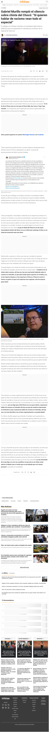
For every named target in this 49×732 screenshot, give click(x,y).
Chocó (19, 501)
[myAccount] (47, 2)
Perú (15, 712)
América (15, 700)
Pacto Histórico (36, 4)
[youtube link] (3, 708)
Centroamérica (15, 714)
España (15, 706)
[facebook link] (3, 705)
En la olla (13, 501)
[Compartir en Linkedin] (40, 71)
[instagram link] (9, 705)
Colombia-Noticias (34, 501)
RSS (15, 718)
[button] (2, 1)
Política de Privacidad (43, 704)
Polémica (25, 501)
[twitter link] (6, 705)
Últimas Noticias (15, 716)
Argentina (15, 702)
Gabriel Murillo (5, 501)
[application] (24, 51)
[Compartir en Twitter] (37, 71)
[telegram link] (6, 708)
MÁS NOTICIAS (24, 567)
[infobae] (24, 2)
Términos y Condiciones (43, 701)
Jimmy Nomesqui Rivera (11, 35)
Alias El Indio (16, 4)
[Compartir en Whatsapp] (31, 71)
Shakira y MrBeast (43, 4)
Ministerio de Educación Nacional (25, 4)
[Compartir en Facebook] (34, 71)
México (15, 710)
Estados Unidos (15, 708)
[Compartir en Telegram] (43, 71)
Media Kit (34, 710)
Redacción (24, 700)
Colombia (3, 8)
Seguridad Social (9, 4)
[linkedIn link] (9, 708)
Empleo (24, 702)
